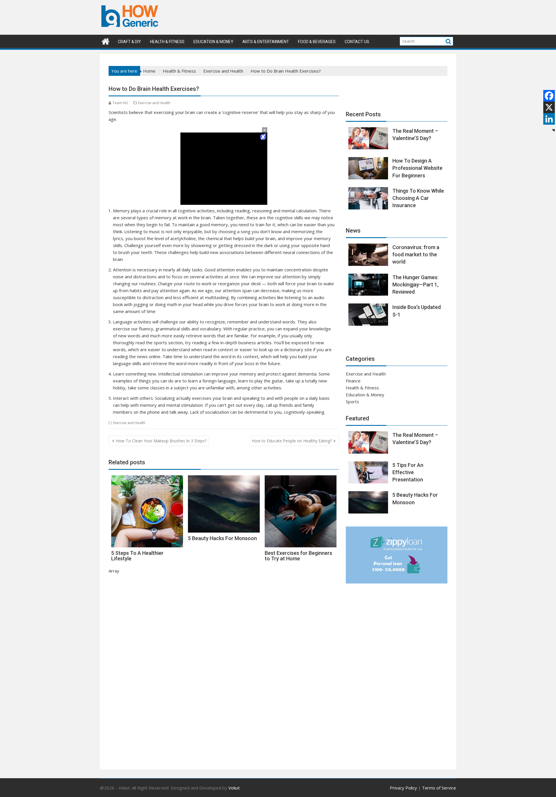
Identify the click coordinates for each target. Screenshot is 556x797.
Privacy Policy (403, 788)
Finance (353, 381)
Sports (352, 401)
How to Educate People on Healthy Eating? (292, 440)
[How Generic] (105, 40)
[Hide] (553, 130)
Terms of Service (439, 788)
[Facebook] (549, 96)
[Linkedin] (549, 119)
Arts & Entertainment (265, 41)
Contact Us (357, 41)
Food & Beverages (317, 41)
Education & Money (213, 41)
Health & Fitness (167, 41)
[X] (549, 107)
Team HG (120, 102)
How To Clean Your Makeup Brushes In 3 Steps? (161, 440)
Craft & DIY (129, 41)
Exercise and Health (154, 102)
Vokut (234, 788)
